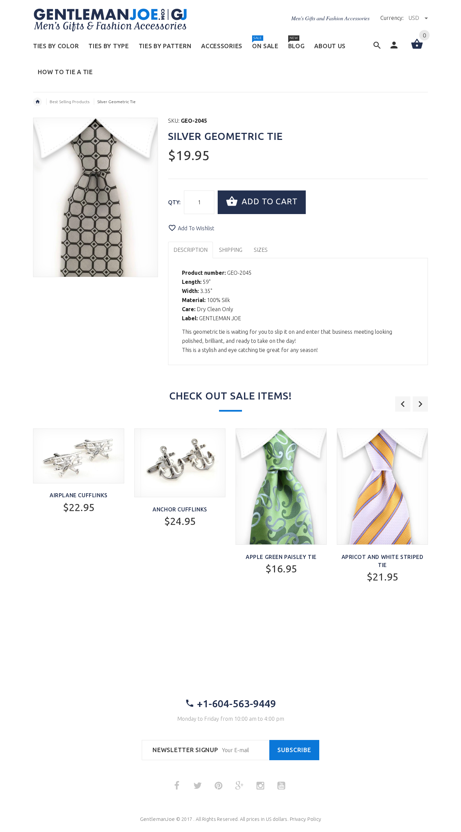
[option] (78, 488)
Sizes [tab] (261, 250)
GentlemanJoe (157, 819)
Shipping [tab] (230, 250)
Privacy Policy (305, 819)
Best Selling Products (69, 101)
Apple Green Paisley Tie (281, 557)
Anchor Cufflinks (180, 509)
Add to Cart (268, 201)
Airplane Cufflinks (79, 495)
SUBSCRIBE (294, 750)
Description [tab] (190, 250)
